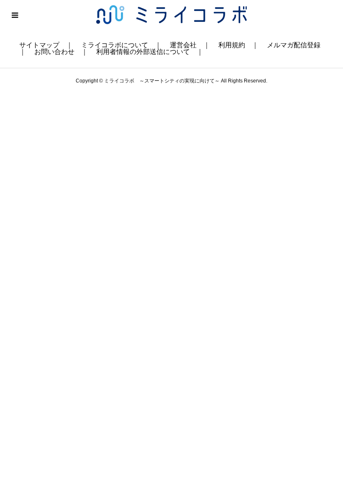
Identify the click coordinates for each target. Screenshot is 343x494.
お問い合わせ (54, 51)
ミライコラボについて (114, 45)
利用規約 (231, 45)
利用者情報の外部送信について (143, 51)
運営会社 (183, 45)
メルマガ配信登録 (293, 45)
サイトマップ (39, 45)
